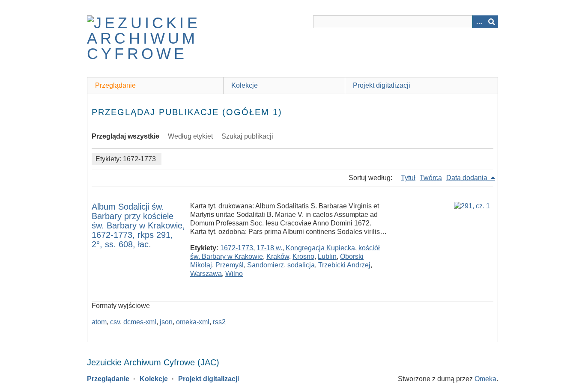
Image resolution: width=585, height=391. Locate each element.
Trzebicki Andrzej (344, 265)
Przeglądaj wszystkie (125, 136)
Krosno (303, 256)
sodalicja (301, 265)
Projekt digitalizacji (381, 85)
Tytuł (408, 177)
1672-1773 (236, 248)
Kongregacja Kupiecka (320, 248)
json (166, 322)
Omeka (485, 378)
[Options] (478, 21)
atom (99, 322)
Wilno (234, 273)
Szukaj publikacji (247, 136)
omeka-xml (192, 322)
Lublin (327, 256)
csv (115, 322)
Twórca (431, 177)
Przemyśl (229, 265)
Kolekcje (244, 85)
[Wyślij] (491, 21)
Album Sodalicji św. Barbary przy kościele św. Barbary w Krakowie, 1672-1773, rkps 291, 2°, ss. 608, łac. (138, 225)
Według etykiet (190, 136)
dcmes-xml (139, 322)
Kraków (277, 256)
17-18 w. (269, 248)
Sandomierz (265, 265)
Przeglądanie (115, 85)
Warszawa (206, 273)
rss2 (219, 322)
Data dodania (467, 177)
